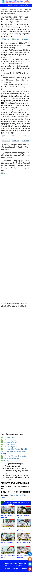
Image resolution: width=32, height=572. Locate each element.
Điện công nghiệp (15, 451)
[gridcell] (16, 261)
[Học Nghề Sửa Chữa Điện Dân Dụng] (24, 523)
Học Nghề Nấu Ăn (6, 529)
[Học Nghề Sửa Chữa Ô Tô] (24, 510)
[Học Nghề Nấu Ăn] (8, 523)
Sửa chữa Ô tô (8, 437)
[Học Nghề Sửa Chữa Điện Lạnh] (8, 510)
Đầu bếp (6, 460)
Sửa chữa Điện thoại (10, 447)
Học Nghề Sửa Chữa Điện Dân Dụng (22, 529)
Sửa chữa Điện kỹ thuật (11, 449)
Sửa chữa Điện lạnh (10, 442)
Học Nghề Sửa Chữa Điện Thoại (22, 556)
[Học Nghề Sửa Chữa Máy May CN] (8, 550)
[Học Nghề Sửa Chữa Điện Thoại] (24, 550)
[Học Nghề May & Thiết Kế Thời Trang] (24, 536)
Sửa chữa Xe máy (9, 440)
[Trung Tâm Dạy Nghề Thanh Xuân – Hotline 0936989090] (16, 2)
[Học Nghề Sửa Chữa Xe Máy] (8, 536)
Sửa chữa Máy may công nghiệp (14, 456)
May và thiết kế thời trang (12, 458)
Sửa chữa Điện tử (9, 444)
